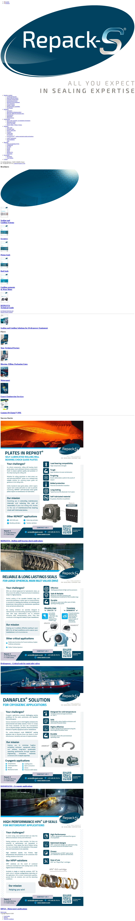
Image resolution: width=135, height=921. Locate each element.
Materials (6, 142)
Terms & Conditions (9, 919)
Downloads (6, 155)
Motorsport (9, 116)
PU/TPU (9, 146)
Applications (7, 119)
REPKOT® (10, 152)
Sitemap (6, 917)
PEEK (8, 149)
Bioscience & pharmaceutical (14, 112)
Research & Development (13, 102)
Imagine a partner (8, 95)
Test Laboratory (11, 103)
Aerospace (9, 110)
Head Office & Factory (12, 98)
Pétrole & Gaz (10, 117)
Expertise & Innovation (12, 99)
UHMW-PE (10, 145)
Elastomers (9, 153)
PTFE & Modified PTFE (13, 144)
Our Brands (10, 108)
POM (8, 151)
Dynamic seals (10, 129)
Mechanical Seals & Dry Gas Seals (11, 122)
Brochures (9, 156)
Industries (6, 109)
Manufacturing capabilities (13, 106)
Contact (6, 159)
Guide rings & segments (10, 134)
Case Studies (10, 158)
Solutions (6, 126)
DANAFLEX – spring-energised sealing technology (20, 136)
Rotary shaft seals (11, 130)
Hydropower (10, 115)
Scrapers (9, 132)
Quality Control (11, 105)
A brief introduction (12, 96)
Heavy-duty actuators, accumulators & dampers (18, 120)
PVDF (8, 148)
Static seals (9, 127)
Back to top (3, 912)
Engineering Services (12, 101)
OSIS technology (11, 138)
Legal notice (7, 916)
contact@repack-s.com (19, 163)
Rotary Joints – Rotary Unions (14, 125)
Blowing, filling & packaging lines (15, 113)
